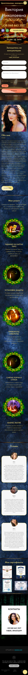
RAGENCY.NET (18, 649)
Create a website (14, 665)
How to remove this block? (5, 670)
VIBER (10, 57)
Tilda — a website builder (20, 661)
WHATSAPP (16, 57)
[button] (18, 30)
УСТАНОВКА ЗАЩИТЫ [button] (14, 290)
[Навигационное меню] (25, 2)
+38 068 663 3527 (14, 25)
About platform (15, 670)
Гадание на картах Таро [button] (14, 245)
